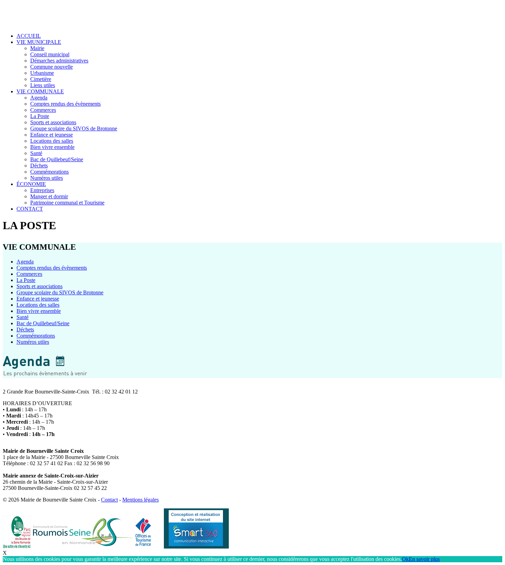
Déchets (39, 165)
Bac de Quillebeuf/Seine (56, 159)
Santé (36, 153)
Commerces (43, 110)
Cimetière (40, 79)
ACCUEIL (28, 36)
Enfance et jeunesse (51, 135)
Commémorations (49, 172)
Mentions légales (140, 500)
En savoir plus (424, 559)
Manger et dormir (49, 196)
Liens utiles (42, 85)
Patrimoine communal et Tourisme (67, 202)
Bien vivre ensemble (52, 147)
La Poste (39, 116)
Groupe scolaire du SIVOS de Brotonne (73, 128)
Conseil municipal (49, 54)
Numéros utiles (46, 178)
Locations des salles (51, 141)
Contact (109, 500)
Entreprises (42, 190)
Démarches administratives (59, 60)
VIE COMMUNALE (40, 91)
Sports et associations (53, 122)
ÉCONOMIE (31, 184)
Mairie (37, 48)
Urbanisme (42, 73)
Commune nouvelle (51, 67)
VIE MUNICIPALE (38, 42)
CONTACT (29, 209)
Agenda (38, 98)
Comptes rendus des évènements (65, 104)
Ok (405, 559)
